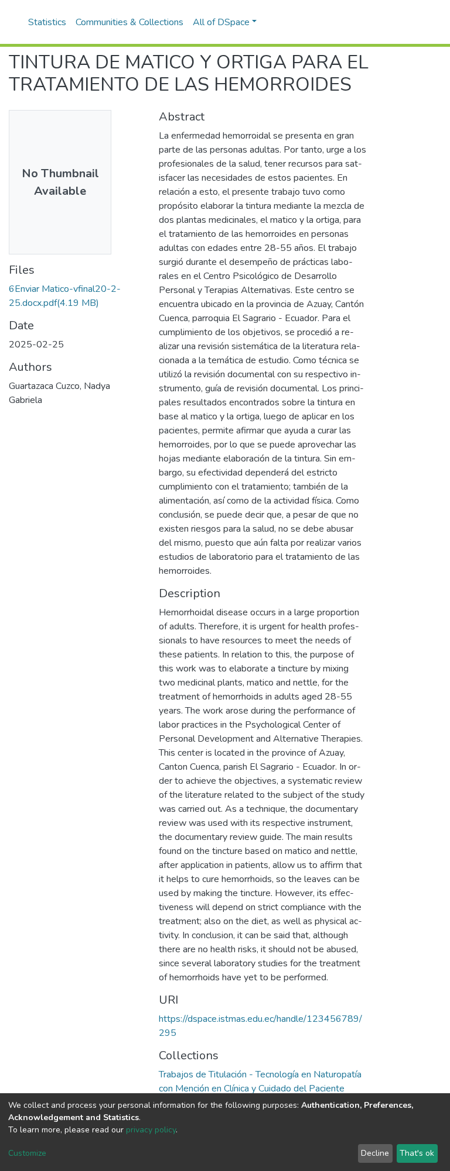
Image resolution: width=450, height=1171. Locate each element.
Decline (375, 1153)
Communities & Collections (129, 22)
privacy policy (151, 1129)
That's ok (417, 1153)
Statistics (47, 22)
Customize (27, 1153)
